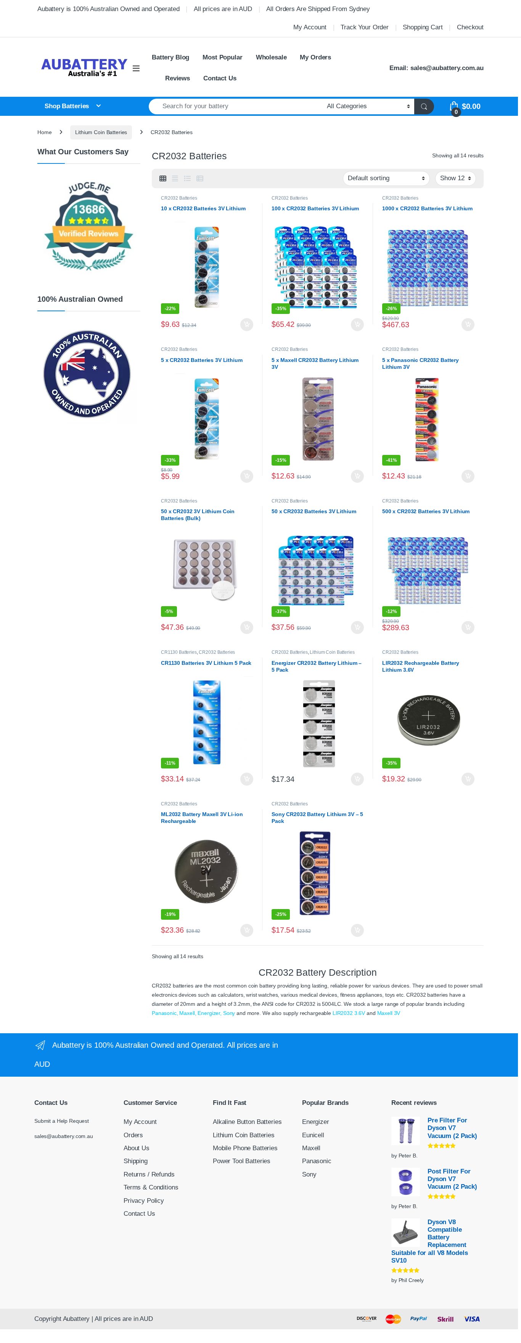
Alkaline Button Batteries (247, 1121)
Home (44, 132)
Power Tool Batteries (241, 1161)
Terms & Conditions (151, 1187)
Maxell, (187, 1013)
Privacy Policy (144, 1200)
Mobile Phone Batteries (245, 1148)
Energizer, (210, 1013)
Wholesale (271, 57)
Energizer (315, 1121)
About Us (137, 1148)
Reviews (177, 78)
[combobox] (236, 106)
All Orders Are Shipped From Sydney (318, 9)
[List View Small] (199, 178)
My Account (309, 27)
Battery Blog (170, 57)
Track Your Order (365, 27)
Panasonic (316, 1161)
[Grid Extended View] (175, 178)
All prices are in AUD (223, 9)
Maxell (311, 1148)
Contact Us (219, 78)
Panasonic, (165, 1013)
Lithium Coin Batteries (101, 132)
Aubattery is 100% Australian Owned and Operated (108, 9)
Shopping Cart (422, 27)
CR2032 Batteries (179, 198)
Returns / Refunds (149, 1174)
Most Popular (222, 57)
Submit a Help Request (61, 1121)
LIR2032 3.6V (349, 1013)
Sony (229, 1013)
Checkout (470, 27)
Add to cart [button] (246, 324)
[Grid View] (162, 178)
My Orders (315, 57)
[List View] (187, 178)
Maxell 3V (388, 1013)
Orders (133, 1135)
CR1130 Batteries (179, 652)
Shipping (136, 1161)
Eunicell (313, 1135)
